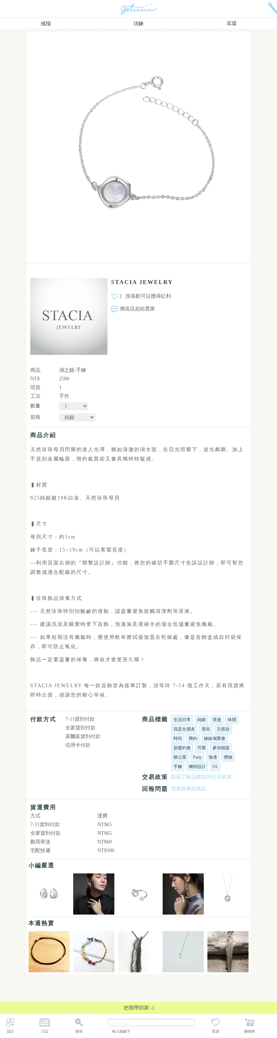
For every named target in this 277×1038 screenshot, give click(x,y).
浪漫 (216, 719)
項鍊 (138, 23)
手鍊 (177, 766)
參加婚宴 (221, 747)
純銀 (201, 719)
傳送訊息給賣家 (137, 308)
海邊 (212, 757)
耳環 (232, 23)
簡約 (193, 738)
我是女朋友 (184, 729)
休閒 (232, 719)
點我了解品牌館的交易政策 (201, 777)
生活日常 (182, 719)
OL (215, 766)
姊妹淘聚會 (214, 738)
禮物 (228, 757)
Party (197, 757)
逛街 (206, 729)
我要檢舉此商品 (188, 788)
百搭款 (223, 729)
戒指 (46, 23)
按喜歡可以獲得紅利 (148, 296)
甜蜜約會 (182, 747)
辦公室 (179, 757)
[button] (71, 144)
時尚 (177, 738)
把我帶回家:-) (139, 1007)
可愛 (201, 747)
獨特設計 (197, 766)
